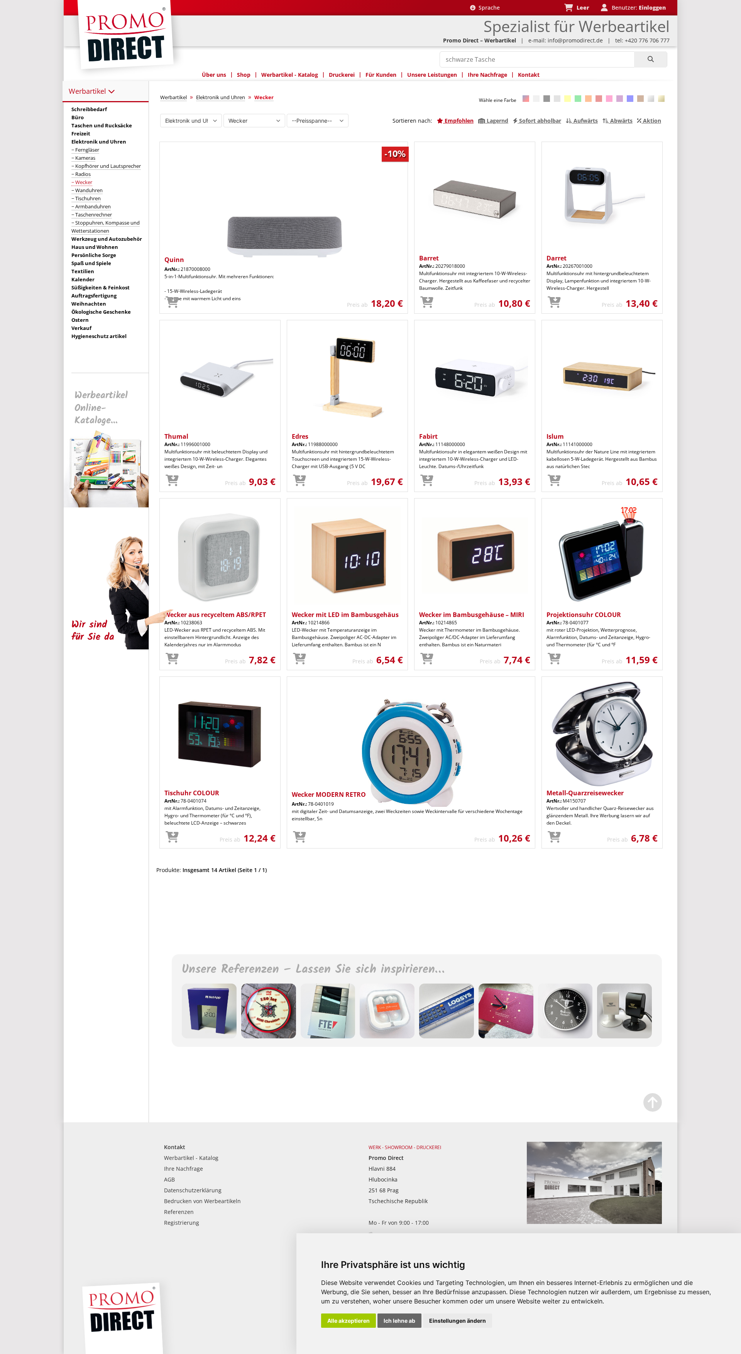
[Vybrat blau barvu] (630, 98)
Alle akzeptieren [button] (348, 1320)
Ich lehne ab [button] (399, 1320)
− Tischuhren (86, 198)
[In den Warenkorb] (172, 302)
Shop (243, 74)
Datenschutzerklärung (193, 1190)
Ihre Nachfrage (487, 74)
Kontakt (529, 74)
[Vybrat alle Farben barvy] (525, 98)
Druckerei (342, 74)
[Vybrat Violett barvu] (619, 98)
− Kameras (83, 157)
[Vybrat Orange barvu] (588, 98)
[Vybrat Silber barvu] (650, 98)
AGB (169, 1179)
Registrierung (181, 1222)
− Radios (81, 174)
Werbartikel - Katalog (289, 74)
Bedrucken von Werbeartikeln (202, 1201)
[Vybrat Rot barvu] (598, 98)
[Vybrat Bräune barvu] (640, 98)
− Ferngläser (85, 149)
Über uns (214, 74)
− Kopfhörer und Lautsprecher (106, 165)
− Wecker (81, 182)
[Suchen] (650, 59)
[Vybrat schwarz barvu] (546, 98)
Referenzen (179, 1211)
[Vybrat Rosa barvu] (609, 98)
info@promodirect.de (575, 40)
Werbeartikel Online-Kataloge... (101, 408)
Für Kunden (380, 74)
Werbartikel (88, 91)
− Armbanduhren (91, 206)
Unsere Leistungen (432, 74)
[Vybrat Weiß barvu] (536, 98)
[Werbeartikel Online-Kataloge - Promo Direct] (111, 505)
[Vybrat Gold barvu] (661, 98)
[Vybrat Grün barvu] (578, 98)
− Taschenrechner (91, 214)
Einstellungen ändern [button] (457, 1320)
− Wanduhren (87, 190)
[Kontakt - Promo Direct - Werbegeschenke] (594, 1222)
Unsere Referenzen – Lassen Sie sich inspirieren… (313, 970)
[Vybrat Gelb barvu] (567, 98)
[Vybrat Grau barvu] (557, 98)
